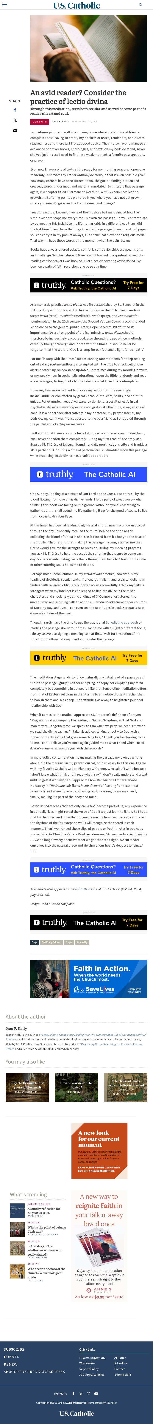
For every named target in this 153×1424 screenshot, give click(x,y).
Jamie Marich (35, 1216)
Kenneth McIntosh (124, 1094)
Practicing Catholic (51, 942)
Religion (34, 1223)
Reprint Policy (89, 1369)
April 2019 (82, 889)
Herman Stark (75, 1092)
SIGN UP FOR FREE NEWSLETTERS (34, 1371)
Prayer (68, 942)
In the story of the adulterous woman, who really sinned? (45, 1250)
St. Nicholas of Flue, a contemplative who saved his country (125, 1085)
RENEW (11, 1364)
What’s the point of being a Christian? (47, 1229)
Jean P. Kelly (60, 121)
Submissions (123, 1374)
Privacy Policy (109, 1403)
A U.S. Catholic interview (43, 1234)
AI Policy (120, 1357)
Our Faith (39, 121)
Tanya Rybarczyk (38, 1257)
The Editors (35, 1280)
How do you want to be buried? (76, 1085)
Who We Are (87, 1363)
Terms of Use (94, 1403)
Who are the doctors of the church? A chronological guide (46, 1273)
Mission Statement (92, 1357)
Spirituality (81, 942)
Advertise (120, 1363)
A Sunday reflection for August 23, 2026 (44, 1210)
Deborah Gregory (26, 1092)
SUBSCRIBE (14, 1349)
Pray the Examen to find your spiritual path (27, 1085)
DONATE (11, 1356)
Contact (119, 1369)
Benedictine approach (122, 622)
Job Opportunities (91, 1374)
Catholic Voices (39, 1204)
